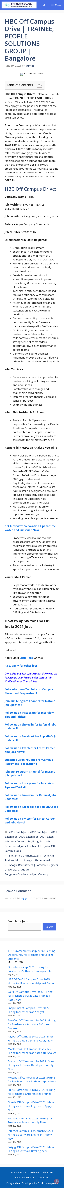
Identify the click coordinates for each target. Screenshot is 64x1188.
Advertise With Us (24, 1177)
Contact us (43, 1177)
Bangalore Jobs (41, 841)
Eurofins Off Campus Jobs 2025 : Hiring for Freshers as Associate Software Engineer (32, 1024)
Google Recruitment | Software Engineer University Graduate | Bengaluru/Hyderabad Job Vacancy (31, 869)
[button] (44, 5)
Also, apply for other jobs (21, 665)
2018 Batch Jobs (40, 832)
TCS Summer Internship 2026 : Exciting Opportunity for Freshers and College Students (31, 954)
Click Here (26, 658)
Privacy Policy (18, 1172)
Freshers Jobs (35, 846)
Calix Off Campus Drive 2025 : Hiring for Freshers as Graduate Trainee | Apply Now (30, 995)
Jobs (47, 846)
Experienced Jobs (15, 846)
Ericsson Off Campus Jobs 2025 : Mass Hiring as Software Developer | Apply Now (31, 1065)
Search (49, 926)
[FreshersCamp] (19, 5)
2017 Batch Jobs (19, 832)
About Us (48, 1172)
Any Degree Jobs (21, 841)
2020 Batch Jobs (29, 836)
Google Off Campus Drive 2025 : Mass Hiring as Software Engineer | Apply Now (31, 1106)
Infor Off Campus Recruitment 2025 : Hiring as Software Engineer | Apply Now (30, 1134)
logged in (26, 898)
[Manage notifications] (56, 1181)
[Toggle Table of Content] (37, 85)
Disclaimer (34, 1172)
